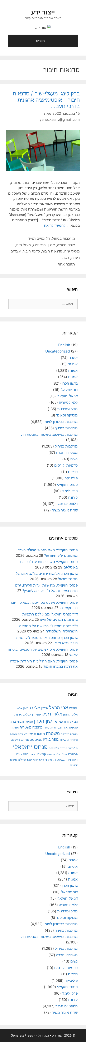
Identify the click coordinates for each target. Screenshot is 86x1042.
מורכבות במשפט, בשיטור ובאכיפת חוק (49, 434)
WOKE (73, 708)
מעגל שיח (23, 245)
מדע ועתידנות (67, 409)
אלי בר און (31, 707)
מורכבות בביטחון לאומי (61, 422)
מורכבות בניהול (63, 238)
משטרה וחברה (67, 452)
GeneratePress (22, 1035)
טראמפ (73, 727)
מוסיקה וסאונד (67, 415)
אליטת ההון (70, 714)
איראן (44, 708)
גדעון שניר (63, 721)
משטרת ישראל (34, 734)
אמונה (73, 370)
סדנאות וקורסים (66, 465)
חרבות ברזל (17, 721)
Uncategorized (57, 351)
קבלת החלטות (54, 754)
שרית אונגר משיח (65, 510)
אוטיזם (73, 364)
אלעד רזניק (52, 714)
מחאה (15, 727)
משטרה (53, 733)
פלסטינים (54, 748)
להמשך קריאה (55, 225)
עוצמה (38, 739)
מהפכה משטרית (31, 727)
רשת (65, 258)
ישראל (53, 727)
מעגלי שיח (72, 251)
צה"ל (64, 754)
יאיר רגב (63, 727)
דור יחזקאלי (69, 390)
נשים (74, 459)
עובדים (15, 251)
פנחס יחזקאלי (67, 485)
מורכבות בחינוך (66, 428)
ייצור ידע (43, 12)
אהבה (73, 358)
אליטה (19, 708)
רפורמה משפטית (65, 759)
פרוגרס (73, 754)
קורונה (73, 497)
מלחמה (74, 734)
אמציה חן (36, 714)
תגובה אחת (66, 264)
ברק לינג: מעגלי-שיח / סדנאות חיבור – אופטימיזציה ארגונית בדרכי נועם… (46, 99)
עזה (32, 739)
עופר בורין (51, 739)
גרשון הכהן (70, 383)
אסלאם (27, 714)
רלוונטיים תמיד (39, 238)
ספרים (73, 472)
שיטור (48, 759)
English (64, 345)
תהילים (22, 759)
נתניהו (64, 739)
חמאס (29, 721)
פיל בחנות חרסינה (69, 748)
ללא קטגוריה (68, 402)
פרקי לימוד (70, 491)
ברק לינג (39, 245)
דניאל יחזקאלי (67, 396)
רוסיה (32, 754)
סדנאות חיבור (52, 251)
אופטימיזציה (66, 245)
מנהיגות (65, 734)
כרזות (46, 727)
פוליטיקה (71, 478)
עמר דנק (25, 739)
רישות (75, 258)
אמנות (73, 377)
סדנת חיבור (31, 251)
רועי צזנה (22, 754)
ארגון (51, 245)
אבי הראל (58, 707)
